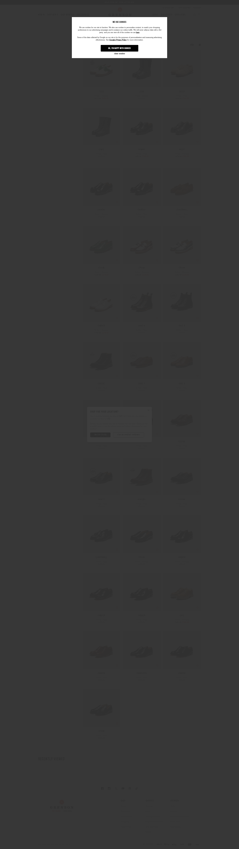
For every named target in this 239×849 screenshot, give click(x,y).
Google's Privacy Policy (118, 40)
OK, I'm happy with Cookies (119, 48)
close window (119, 53)
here (137, 32)
